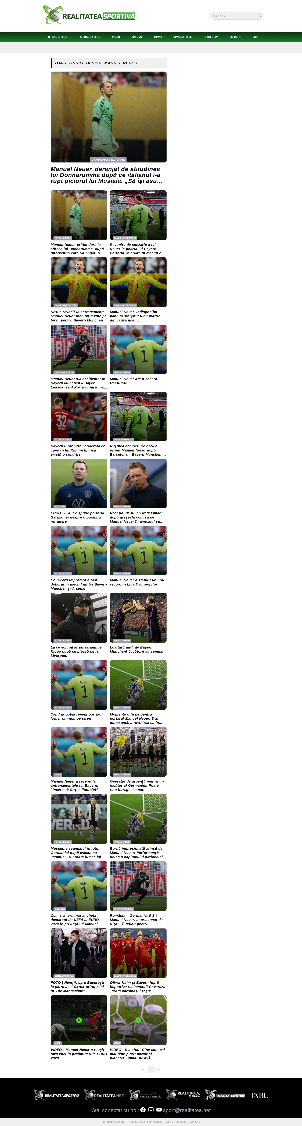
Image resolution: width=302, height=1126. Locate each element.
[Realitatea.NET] (104, 1095)
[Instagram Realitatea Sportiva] (151, 1110)
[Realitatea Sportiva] (56, 1095)
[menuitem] (57, 37)
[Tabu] (259, 1095)
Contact (195, 1121)
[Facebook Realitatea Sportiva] (143, 1110)
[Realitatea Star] (225, 1095)
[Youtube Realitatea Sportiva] (159, 1110)
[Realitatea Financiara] (144, 1095)
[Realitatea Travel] (183, 1095)
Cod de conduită (176, 1121)
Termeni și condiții (114, 1121)
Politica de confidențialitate (146, 1121)
